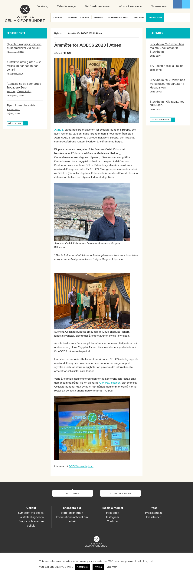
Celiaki (58, 17)
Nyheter (58, 33)
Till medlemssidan (120, 493)
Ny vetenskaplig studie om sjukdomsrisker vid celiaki (24, 46)
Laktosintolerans (78, 17)
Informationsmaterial (130, 6)
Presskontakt (153, 513)
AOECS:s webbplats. (81, 466)
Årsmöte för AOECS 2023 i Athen (85, 33)
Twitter (186, 4)
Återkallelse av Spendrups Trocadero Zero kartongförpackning (24, 87)
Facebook (177, 4)
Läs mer (112, 566)
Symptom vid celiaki (31, 513)
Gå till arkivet (14, 123)
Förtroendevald (159, 6)
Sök (187, 17)
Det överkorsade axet (97, 6)
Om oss (98, 17)
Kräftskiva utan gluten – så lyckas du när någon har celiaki (24, 66)
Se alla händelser (160, 119)
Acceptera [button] (82, 566)
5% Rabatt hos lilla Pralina (166, 66)
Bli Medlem (155, 17)
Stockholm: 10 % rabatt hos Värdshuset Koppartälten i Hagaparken (167, 83)
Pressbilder (153, 517)
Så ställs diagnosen (31, 517)
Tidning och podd (118, 17)
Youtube (112, 521)
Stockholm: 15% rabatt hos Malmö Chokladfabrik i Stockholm (167, 48)
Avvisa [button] (98, 566)
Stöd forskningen (72, 513)
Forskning (42, 6)
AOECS (58, 129)
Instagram (112, 517)
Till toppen (72, 493)
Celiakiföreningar (67, 6)
